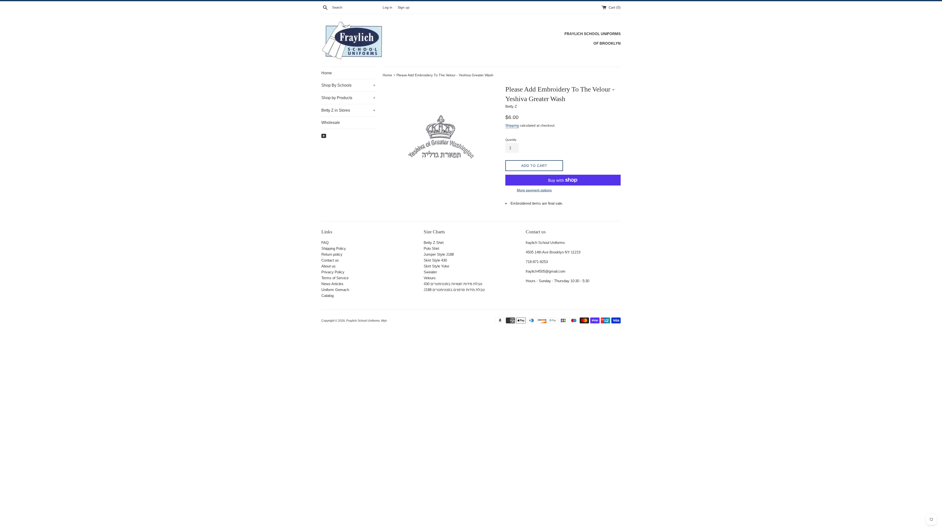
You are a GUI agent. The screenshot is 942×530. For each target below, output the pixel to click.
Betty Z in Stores (348, 110)
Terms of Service (335, 278)
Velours (430, 278)
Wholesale (330, 122)
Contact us (330, 260)
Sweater (430, 272)
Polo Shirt (431, 248)
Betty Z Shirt (434, 242)
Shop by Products (348, 98)
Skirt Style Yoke (436, 266)
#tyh (384, 320)
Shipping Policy (333, 248)
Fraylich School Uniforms (363, 320)
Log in (387, 7)
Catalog (327, 295)
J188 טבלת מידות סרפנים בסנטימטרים (454, 290)
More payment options (534, 190)
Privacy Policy (332, 272)
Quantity (510, 140)
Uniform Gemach (335, 290)
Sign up (403, 7)
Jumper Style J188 (439, 254)
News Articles (332, 284)
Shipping (512, 125)
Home (326, 73)
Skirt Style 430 (435, 260)
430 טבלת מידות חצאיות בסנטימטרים (453, 284)
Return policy (331, 254)
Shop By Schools (348, 85)
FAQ (325, 242)
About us (328, 266)
